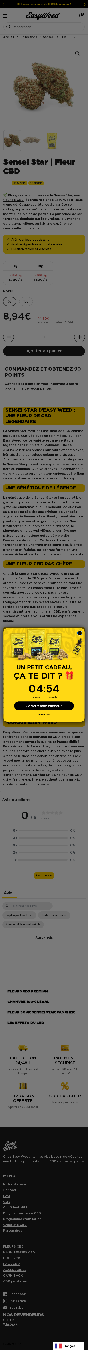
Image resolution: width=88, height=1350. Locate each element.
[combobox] (68, 1346)
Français (69, 1346)
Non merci (44, 714)
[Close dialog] (80, 633)
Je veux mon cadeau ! (44, 706)
